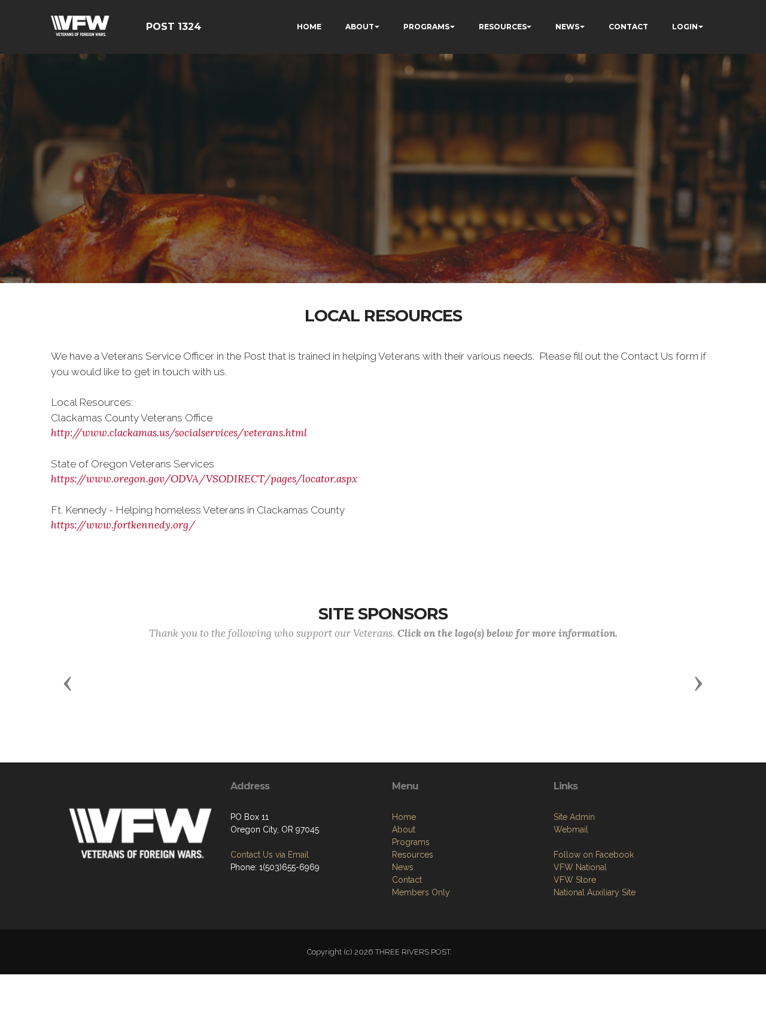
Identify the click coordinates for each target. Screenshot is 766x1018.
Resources (412, 854)
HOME (309, 26)
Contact (407, 880)
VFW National (580, 867)
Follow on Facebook (594, 854)
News (403, 867)
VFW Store (575, 880)
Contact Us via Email (269, 854)
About (403, 829)
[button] (68, 683)
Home (404, 817)
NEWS (567, 26)
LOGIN (685, 26)
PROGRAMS (426, 26)
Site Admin (574, 817)
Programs (411, 842)
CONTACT (628, 26)
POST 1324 (173, 26)
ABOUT (359, 26)
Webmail (571, 829)
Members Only (421, 892)
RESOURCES (503, 26)
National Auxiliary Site (595, 892)
